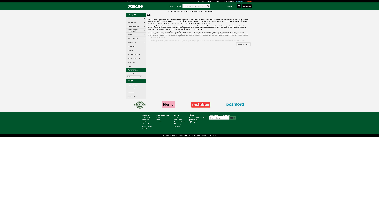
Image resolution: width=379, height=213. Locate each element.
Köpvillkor (218, 1)
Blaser (158, 117)
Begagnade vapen (133, 85)
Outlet (129, 66)
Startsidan (130, 1)
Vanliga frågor (146, 117)
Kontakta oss (210, 1)
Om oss (176, 117)
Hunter (158, 120)
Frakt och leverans (147, 126)
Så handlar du (145, 124)
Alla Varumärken (131, 74)
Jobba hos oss (178, 120)
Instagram (194, 122)
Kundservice (201, 1)
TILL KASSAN (247, 6)
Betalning (144, 128)
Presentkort (131, 62)
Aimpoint (158, 122)
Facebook (194, 120)
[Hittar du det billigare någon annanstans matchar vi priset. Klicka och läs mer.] (140, 104)
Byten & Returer (132, 96)
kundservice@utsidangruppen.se (206, 135)
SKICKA (232, 118)
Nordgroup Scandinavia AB (175, 135)
